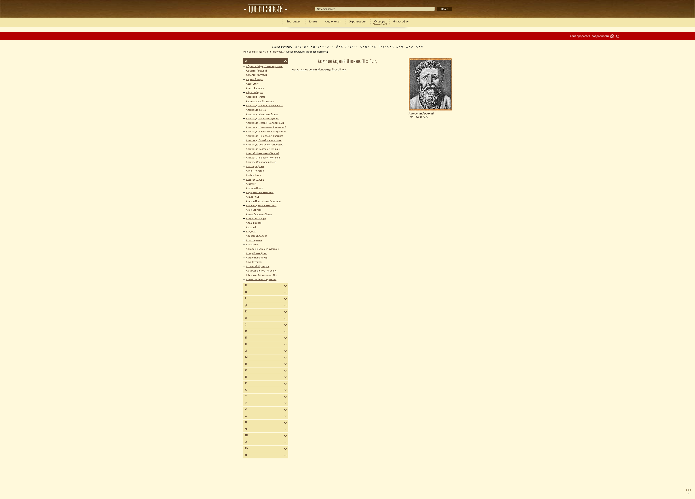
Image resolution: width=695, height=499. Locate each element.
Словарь (379, 21)
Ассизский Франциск (257, 266)
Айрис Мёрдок (254, 92)
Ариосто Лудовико (256, 236)
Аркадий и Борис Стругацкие (262, 249)
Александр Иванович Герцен (262, 114)
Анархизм (251, 184)
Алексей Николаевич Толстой (262, 153)
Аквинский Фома (255, 97)
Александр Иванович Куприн (262, 118)
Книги (313, 21)
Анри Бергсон (254, 210)
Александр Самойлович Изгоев (263, 140)
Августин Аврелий (256, 71)
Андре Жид (252, 197)
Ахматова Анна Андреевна (261, 279)
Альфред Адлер (255, 179)
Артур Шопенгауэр (257, 257)
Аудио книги (333, 21)
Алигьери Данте (255, 166)
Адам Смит (252, 84)
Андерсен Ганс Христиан (259, 192)
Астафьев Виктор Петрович (261, 271)
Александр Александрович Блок (264, 105)
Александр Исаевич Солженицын (265, 123)
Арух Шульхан (254, 262)
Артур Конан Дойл (256, 253)
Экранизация (357, 21)
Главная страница (252, 52)
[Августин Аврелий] (265, 8)
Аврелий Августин (256, 75)
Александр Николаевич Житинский (266, 127)
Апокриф (251, 227)
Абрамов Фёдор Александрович (264, 66)
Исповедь (278, 52)
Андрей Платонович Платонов (263, 201)
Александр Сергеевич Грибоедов (264, 144)
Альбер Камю (254, 175)
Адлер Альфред (255, 88)
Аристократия (254, 240)
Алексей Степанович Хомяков (263, 157)
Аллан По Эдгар (255, 171)
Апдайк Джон (254, 223)
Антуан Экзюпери (256, 218)
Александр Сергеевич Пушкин (263, 149)
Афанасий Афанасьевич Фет (261, 275)
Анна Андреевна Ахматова (261, 205)
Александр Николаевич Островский (266, 131)
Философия (400, 21)
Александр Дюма (256, 110)
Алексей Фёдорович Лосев (261, 162)
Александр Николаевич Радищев (264, 136)
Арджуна (251, 231)
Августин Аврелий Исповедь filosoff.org (319, 69)
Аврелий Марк (254, 79)
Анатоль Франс (254, 188)
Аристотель (252, 244)
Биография (294, 21)
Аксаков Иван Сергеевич (260, 101)
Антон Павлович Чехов (259, 214)
